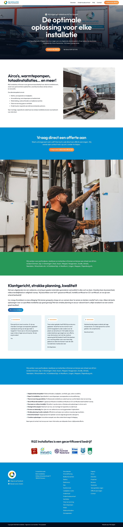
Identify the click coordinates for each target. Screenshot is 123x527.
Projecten (94, 479)
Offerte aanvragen (96, 491)
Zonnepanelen (67, 513)
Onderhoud (66, 493)
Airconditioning (67, 474)
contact (36, 421)
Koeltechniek (67, 488)
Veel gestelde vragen (97, 488)
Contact (93, 493)
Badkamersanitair (68, 477)
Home (92, 474)
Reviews (93, 482)
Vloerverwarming (68, 502)
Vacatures (94, 485)
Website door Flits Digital (108, 524)
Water (65, 507)
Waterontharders (68, 510)
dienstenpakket (73, 41)
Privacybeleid (42, 524)
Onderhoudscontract (69, 496)
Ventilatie (66, 499)
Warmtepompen (68, 505)
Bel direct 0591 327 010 (71, 49)
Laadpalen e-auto (68, 491)
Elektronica (66, 482)
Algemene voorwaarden (31, 524)
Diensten (93, 477)
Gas (64, 485)
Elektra (65, 479)
